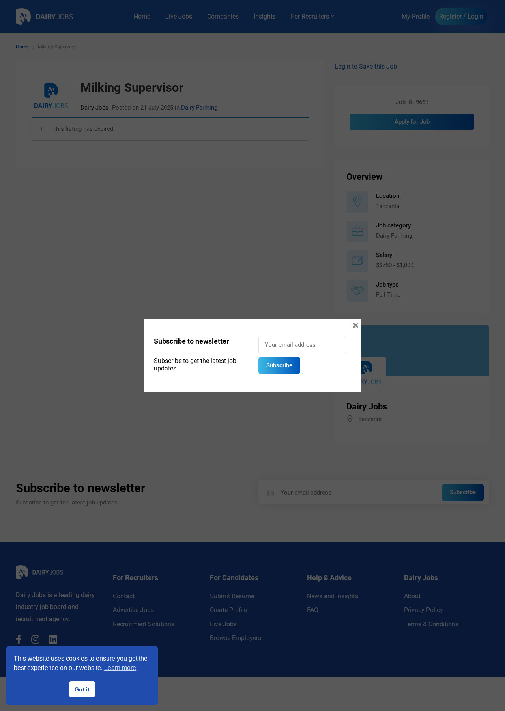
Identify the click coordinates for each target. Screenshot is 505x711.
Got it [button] (82, 689)
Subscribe (279, 365)
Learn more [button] (120, 667)
